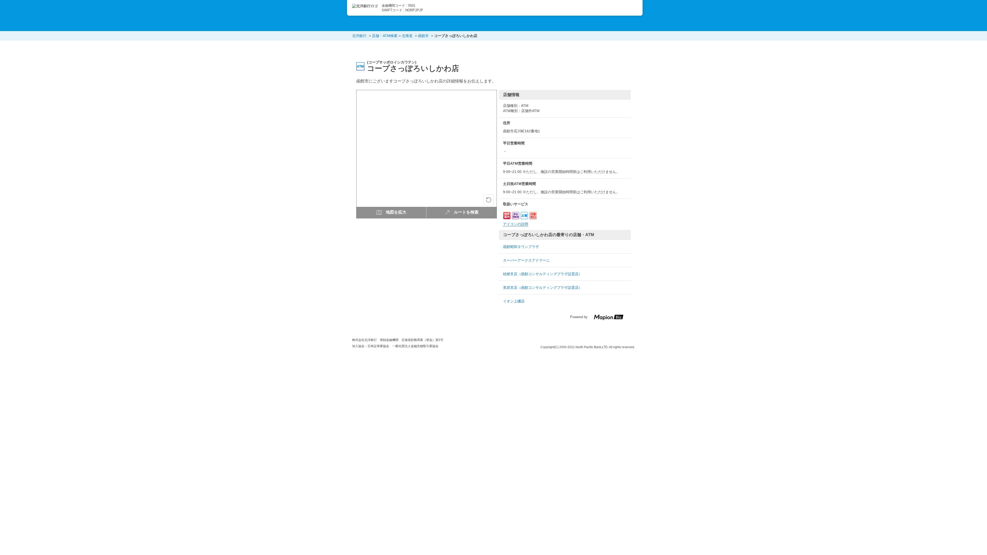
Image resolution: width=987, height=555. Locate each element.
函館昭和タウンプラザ (521, 247)
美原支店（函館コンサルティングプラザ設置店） (542, 287)
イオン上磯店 (514, 301)
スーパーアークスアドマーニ (526, 260)
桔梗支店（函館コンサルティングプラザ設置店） (542, 274)
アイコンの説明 (515, 224)
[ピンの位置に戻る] (488, 200)
